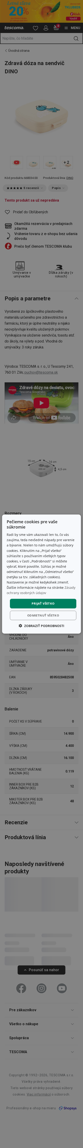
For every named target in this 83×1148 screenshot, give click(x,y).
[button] (41, 626)
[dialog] (41, 574)
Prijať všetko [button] (43, 603)
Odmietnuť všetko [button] (43, 615)
